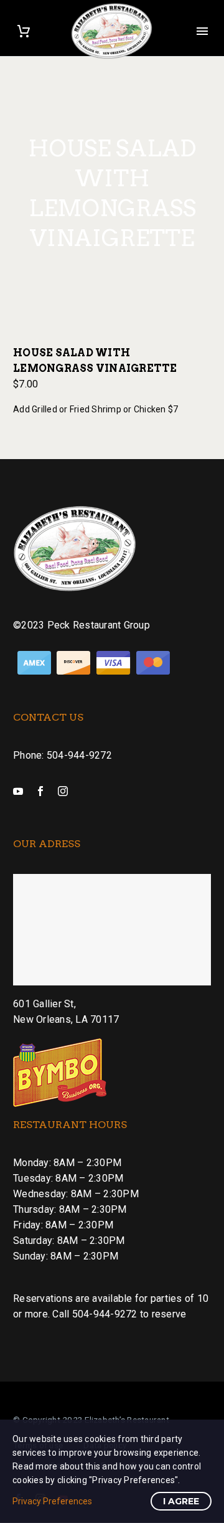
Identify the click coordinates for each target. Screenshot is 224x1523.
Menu (202, 31)
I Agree (181, 1501)
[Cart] (23, 31)
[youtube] (18, 791)
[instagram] (63, 791)
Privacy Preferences (52, 1501)
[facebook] (40, 791)
